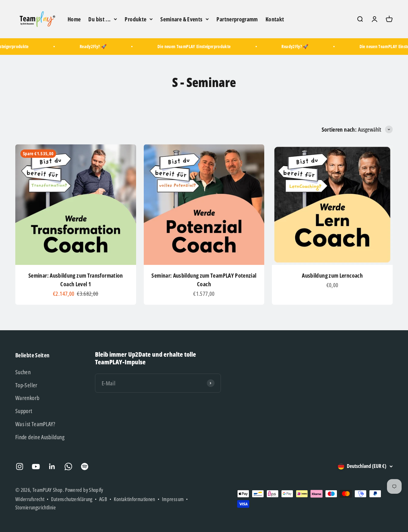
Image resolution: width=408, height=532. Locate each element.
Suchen (23, 372)
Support (24, 411)
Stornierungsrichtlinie (35, 507)
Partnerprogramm (237, 19)
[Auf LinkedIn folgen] (52, 466)
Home (74, 19)
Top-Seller (26, 385)
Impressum (173, 499)
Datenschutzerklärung (71, 499)
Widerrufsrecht (29, 499)
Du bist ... (99, 19)
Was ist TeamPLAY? (35, 424)
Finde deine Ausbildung (39, 437)
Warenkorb (27, 398)
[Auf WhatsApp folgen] (68, 466)
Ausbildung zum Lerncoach (332, 275)
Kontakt (275, 19)
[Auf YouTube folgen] (36, 466)
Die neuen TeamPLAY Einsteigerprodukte (188, 46)
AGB (103, 499)
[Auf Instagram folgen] (19, 466)
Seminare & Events (181, 19)
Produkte (135, 19)
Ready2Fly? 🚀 (88, 46)
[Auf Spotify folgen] (84, 466)
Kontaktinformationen (134, 499)
